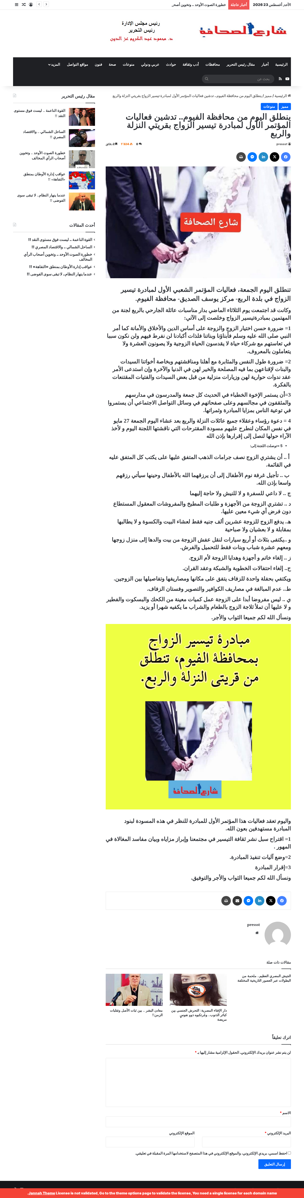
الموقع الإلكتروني (182, 1133)
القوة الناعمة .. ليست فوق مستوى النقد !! (60, 239)
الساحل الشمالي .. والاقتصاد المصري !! (62, 247)
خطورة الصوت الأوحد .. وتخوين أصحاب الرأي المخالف (186, 4)
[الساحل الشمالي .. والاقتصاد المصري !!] (82, 138)
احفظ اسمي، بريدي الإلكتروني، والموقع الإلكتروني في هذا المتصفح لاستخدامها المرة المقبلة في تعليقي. (211, 1153)
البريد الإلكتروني (278, 1133)
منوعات (128, 64)
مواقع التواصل (77, 64)
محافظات (212, 64)
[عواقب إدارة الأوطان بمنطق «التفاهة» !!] (82, 180)
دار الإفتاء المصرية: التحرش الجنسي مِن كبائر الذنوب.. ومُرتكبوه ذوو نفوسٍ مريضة (199, 1015)
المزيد (55, 64)
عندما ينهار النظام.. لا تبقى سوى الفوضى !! (59, 274)
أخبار (265, 64)
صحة (112, 64)
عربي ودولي (150, 64)
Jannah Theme (41, 1193)
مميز (268, 95)
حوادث (171, 64)
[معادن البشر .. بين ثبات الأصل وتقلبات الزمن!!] (134, 990)
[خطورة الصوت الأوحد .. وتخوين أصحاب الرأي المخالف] (82, 159)
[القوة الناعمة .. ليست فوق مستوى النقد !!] (82, 117)
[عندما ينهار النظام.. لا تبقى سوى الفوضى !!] (82, 201)
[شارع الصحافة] (184, 33)
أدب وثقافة (191, 64)
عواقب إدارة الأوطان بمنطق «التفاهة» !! (60, 266)
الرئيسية (281, 64)
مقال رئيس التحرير (241, 64)
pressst (281, 144)
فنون (98, 64)
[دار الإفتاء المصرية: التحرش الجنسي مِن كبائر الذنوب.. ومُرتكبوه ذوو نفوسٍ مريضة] (198, 990)
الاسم (285, 1112)
